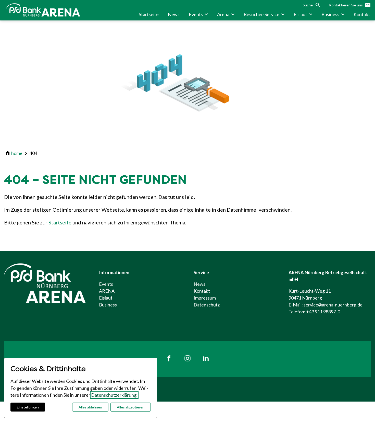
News (199, 284)
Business (108, 304)
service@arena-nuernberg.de (333, 304)
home (16, 153)
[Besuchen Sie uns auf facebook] (169, 358)
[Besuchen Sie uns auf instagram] (187, 358)
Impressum (205, 298)
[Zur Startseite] (44, 10)
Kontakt (202, 291)
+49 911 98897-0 (323, 311)
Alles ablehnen (90, 407)
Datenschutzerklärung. (114, 395)
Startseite (59, 222)
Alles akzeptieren (130, 407)
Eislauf (105, 298)
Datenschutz (207, 304)
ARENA (107, 291)
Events (106, 284)
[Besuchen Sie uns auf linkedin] (206, 358)
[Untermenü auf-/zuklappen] (206, 14)
